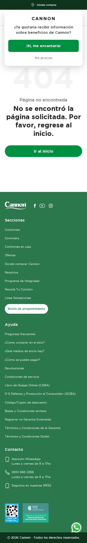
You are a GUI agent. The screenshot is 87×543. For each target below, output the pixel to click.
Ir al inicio (43, 151)
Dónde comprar (46, 4)
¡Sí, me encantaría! (43, 46)
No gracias (43, 57)
